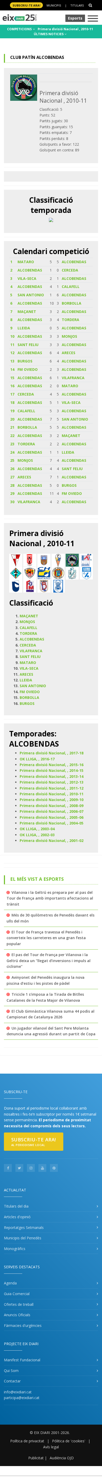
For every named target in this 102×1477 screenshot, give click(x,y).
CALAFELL (71, 286)
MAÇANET (27, 311)
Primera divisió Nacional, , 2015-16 (51, 764)
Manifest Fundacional (22, 1359)
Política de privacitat (27, 1440)
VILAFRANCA (73, 377)
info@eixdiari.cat (18, 1391)
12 (12, 352)
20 (12, 419)
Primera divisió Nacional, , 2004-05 (51, 823)
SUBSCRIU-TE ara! (26, 5)
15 (12, 377)
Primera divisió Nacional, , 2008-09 (51, 805)
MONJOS (69, 336)
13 (12, 361)
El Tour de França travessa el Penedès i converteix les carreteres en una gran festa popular (46, 938)
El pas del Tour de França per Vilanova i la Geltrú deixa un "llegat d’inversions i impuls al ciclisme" (48, 960)
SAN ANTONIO (31, 294)
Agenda (10, 1283)
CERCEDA (70, 270)
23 (12, 443)
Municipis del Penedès (22, 1237)
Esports (75, 18)
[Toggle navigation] (93, 18)
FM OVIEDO (28, 369)
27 (12, 477)
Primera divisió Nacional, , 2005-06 (51, 817)
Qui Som (11, 1370)
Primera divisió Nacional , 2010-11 (65, 29)
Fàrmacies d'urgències (23, 1325)
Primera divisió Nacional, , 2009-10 (51, 799)
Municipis (54, 5)
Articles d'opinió (17, 1216)
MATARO (26, 261)
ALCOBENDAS (74, 261)
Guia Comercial (17, 1293)
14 (12, 369)
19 (12, 410)
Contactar (12, 1380)
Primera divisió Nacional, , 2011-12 (51, 788)
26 (12, 468)
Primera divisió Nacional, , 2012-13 (51, 782)
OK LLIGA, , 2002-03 (37, 834)
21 (12, 427)
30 (12, 501)
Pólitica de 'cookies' (68, 1440)
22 (12, 435)
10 (12, 336)
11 (12, 344)
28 (12, 485)
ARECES (68, 352)
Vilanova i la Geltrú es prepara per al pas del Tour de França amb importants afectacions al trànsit (50, 898)
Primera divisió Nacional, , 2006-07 (51, 811)
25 (12, 460)
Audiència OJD (62, 1457)
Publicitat (36, 1457)
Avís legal (51, 1446)
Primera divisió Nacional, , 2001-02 (51, 840)
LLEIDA (24, 327)
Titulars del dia (16, 1206)
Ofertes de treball (18, 1304)
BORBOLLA (71, 303)
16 (12, 385)
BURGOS (25, 361)
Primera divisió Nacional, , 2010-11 (51, 793)
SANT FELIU (28, 344)
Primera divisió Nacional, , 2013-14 (51, 776)
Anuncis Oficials (17, 1314)
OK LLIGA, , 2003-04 (37, 828)
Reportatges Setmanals (24, 1227)
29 (12, 493)
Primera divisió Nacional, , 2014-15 (51, 770)
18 (12, 402)
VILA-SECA (27, 278)
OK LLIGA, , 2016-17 (37, 758)
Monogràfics (14, 1248)
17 (12, 394)
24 (12, 452)
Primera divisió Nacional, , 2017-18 (51, 752)
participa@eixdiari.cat (21, 1397)
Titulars (77, 5)
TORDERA (70, 319)
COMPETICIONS (19, 29)
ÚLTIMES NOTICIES (49, 34)
